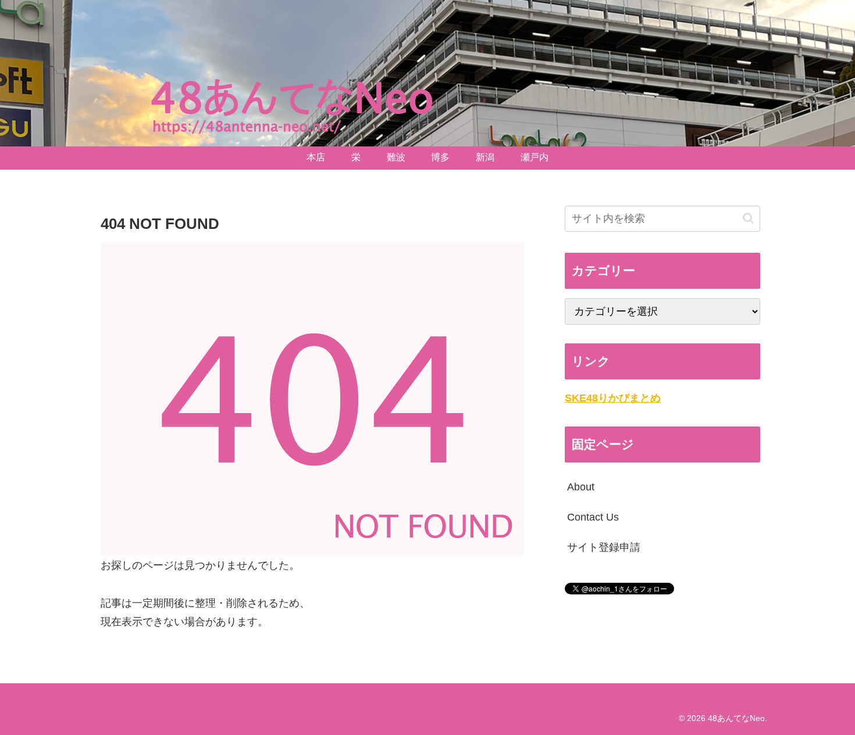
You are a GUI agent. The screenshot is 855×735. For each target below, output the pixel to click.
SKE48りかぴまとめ (613, 398)
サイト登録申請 (603, 547)
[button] (748, 218)
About (580, 487)
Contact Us (593, 517)
